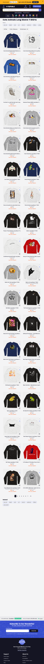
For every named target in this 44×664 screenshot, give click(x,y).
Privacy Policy (20, 633)
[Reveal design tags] (19, 48)
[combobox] (21, 10)
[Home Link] (10, 6)
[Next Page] (31, 496)
